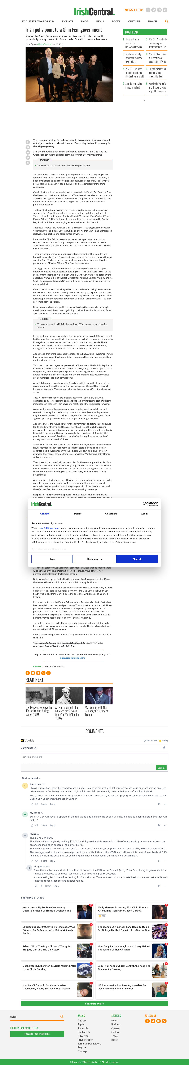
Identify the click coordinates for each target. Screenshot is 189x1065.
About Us (83, 1028)
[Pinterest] (165, 10)
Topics (81, 1024)
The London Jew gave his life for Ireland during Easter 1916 (39, 710)
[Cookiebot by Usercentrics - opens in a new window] (145, 504)
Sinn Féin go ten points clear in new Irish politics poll (63, 165)
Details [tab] (78, 513)
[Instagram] (159, 10)
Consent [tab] (44, 513)
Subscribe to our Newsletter (37, 1033)
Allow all (137, 559)
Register (82, 1047)
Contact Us (84, 1032)
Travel (114, 1035)
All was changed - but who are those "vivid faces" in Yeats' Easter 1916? (67, 713)
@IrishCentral (44, 44)
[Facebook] (148, 10)
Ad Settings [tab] (111, 513)
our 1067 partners (49, 528)
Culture (115, 1032)
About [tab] (144, 513)
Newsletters (134, 10)
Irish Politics (58, 666)
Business (116, 1024)
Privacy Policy (85, 1039)
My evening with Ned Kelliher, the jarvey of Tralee (96, 711)
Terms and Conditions (89, 1043)
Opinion (115, 1028)
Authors (82, 1020)
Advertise (83, 1035)
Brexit (48, 666)
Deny (52, 559)
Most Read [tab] (131, 32)
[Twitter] (153, 10)
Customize (92, 559)
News (114, 1020)
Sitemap (82, 1051)
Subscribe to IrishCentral (72, 657)
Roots (114, 1039)
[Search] (166, 22)
